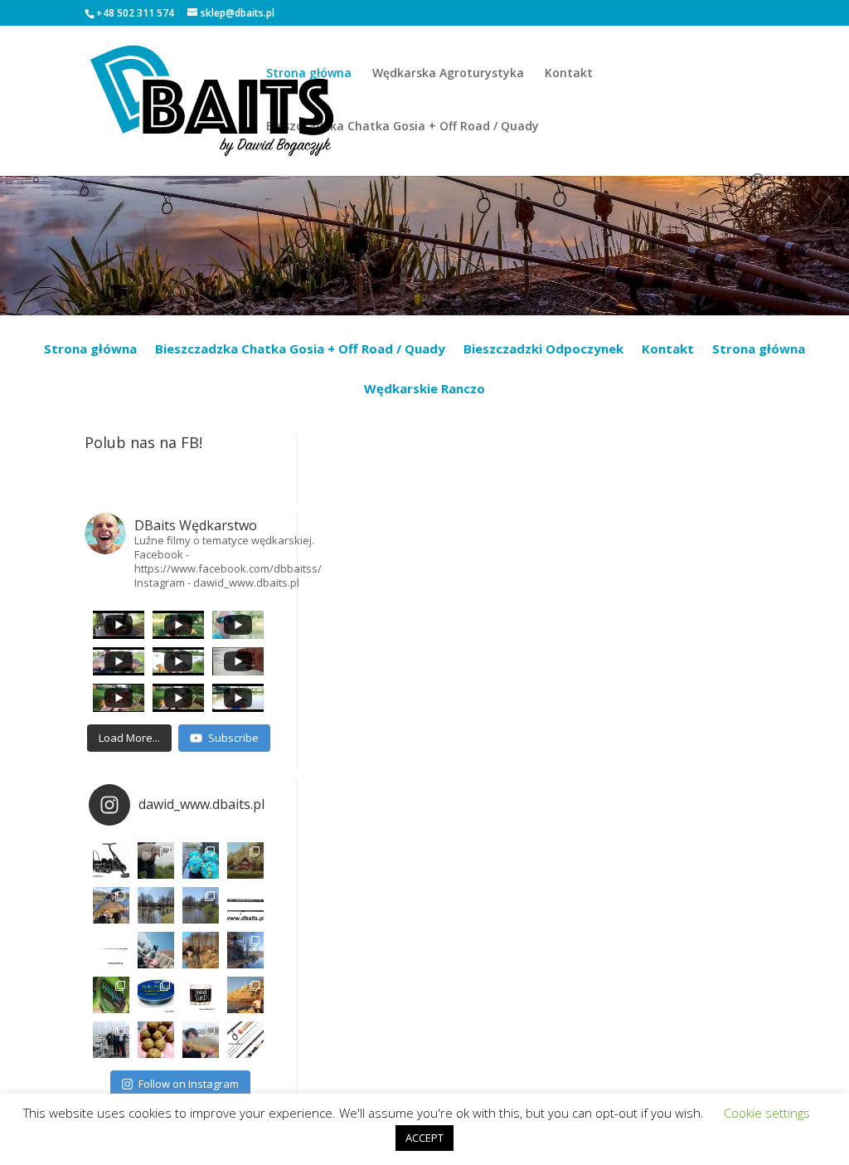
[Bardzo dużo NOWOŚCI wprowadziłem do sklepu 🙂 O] (111, 950)
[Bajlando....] (111, 1039)
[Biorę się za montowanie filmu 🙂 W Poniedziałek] (200, 860)
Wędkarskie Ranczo (424, 390)
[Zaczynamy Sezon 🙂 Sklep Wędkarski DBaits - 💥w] (245, 950)
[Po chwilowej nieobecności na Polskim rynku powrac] (200, 995)
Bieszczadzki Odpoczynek (543, 350)
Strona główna (309, 73)
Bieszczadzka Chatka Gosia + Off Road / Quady (402, 127)
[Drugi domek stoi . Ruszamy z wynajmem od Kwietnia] (200, 950)
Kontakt (569, 73)
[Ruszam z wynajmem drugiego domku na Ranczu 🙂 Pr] (156, 905)
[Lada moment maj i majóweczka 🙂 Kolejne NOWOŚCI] (245, 905)
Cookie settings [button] (767, 1112)
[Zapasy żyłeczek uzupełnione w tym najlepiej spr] (111, 995)
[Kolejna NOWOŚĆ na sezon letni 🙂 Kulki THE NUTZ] (156, 1039)
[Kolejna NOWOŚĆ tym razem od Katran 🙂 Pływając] (156, 995)
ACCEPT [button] (424, 1137)
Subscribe (233, 737)
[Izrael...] (245, 995)
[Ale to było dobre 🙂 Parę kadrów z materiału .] (156, 860)
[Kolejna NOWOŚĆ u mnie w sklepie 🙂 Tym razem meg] (111, 860)
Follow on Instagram (188, 1083)
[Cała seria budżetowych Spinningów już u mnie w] (245, 1039)
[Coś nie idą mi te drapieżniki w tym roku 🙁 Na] (200, 1039)
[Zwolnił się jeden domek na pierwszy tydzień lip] (200, 905)
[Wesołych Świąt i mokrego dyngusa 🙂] (156, 950)
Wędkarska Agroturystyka (448, 73)
